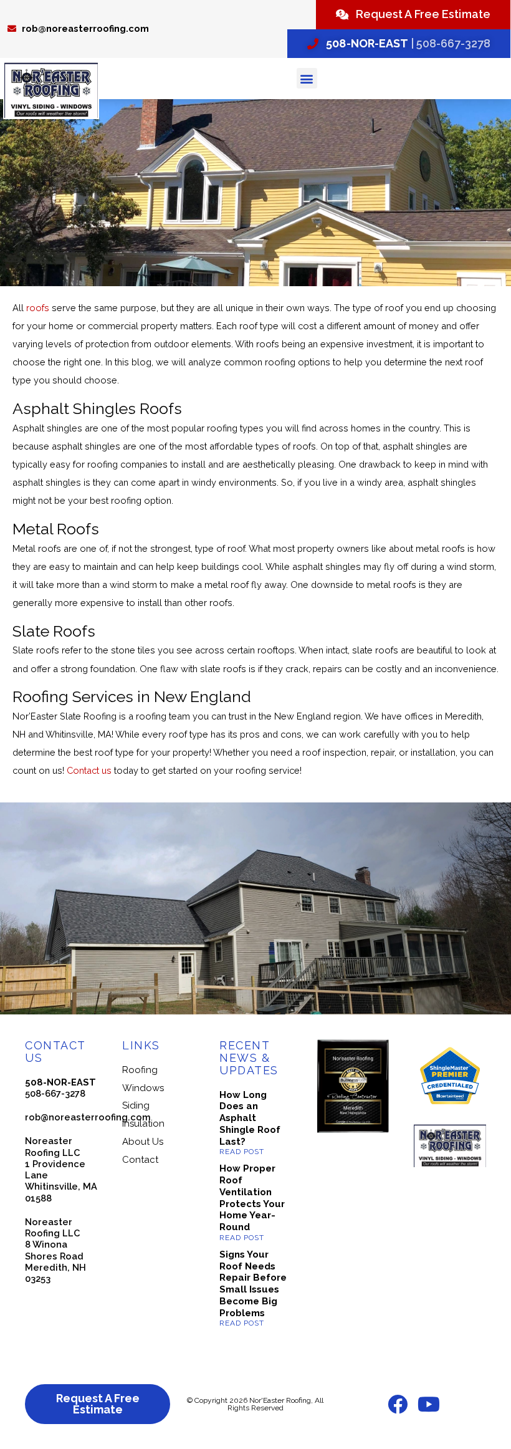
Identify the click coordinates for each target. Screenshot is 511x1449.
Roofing (140, 1070)
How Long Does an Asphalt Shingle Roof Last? (249, 1118)
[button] (307, 78)
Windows (143, 1088)
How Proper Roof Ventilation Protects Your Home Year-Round (252, 1198)
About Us (142, 1141)
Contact (140, 1159)
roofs (37, 307)
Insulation (143, 1123)
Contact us (89, 770)
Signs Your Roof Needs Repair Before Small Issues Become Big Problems (253, 1284)
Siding (136, 1105)
